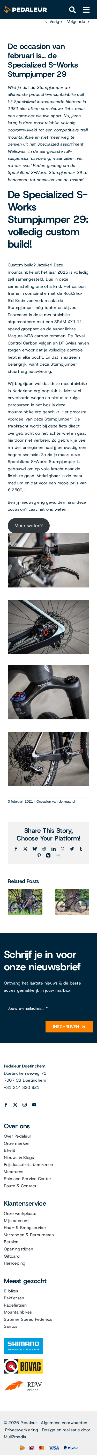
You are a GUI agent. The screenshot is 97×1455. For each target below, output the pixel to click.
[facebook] (6, 1105)
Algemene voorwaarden (64, 1422)
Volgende (76, 21)
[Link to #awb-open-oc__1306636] (72, 10)
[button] (12, 902)
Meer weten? (28, 526)
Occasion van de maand (55, 801)
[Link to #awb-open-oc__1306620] (86, 10)
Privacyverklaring (21, 1430)
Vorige (55, 21)
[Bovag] (23, 1361)
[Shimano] (23, 1339)
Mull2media (15, 1437)
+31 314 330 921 (22, 1087)
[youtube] (34, 1105)
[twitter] (15, 1105)
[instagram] (25, 1105)
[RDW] (23, 1380)
